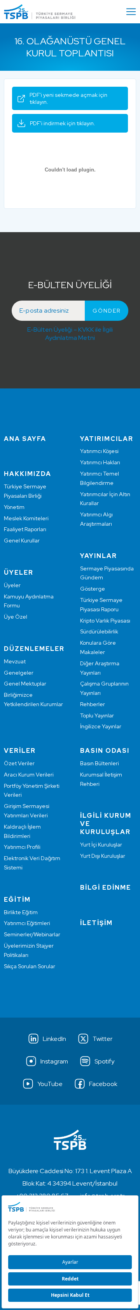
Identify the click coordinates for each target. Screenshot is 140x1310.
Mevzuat (15, 661)
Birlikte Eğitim (21, 912)
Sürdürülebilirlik (99, 631)
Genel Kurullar (22, 540)
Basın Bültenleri (99, 763)
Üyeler (12, 585)
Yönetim (14, 507)
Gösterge (92, 588)
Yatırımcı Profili (22, 846)
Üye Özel (15, 616)
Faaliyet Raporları (25, 529)
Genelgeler (18, 672)
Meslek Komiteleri (26, 518)
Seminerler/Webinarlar (32, 934)
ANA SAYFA (25, 439)
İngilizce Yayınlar (100, 726)
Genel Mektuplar (25, 683)
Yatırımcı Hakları (100, 462)
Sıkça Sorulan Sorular (29, 966)
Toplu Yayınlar (97, 715)
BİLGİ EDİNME (105, 887)
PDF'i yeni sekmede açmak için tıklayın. (68, 98)
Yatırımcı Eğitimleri (27, 923)
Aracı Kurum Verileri (29, 774)
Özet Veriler (19, 763)
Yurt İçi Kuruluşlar (101, 844)
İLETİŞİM (96, 923)
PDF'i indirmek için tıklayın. (62, 123)
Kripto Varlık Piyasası (105, 620)
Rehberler (92, 704)
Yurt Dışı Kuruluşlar (102, 855)
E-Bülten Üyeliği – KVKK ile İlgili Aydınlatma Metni (70, 333)
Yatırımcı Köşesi (99, 451)
